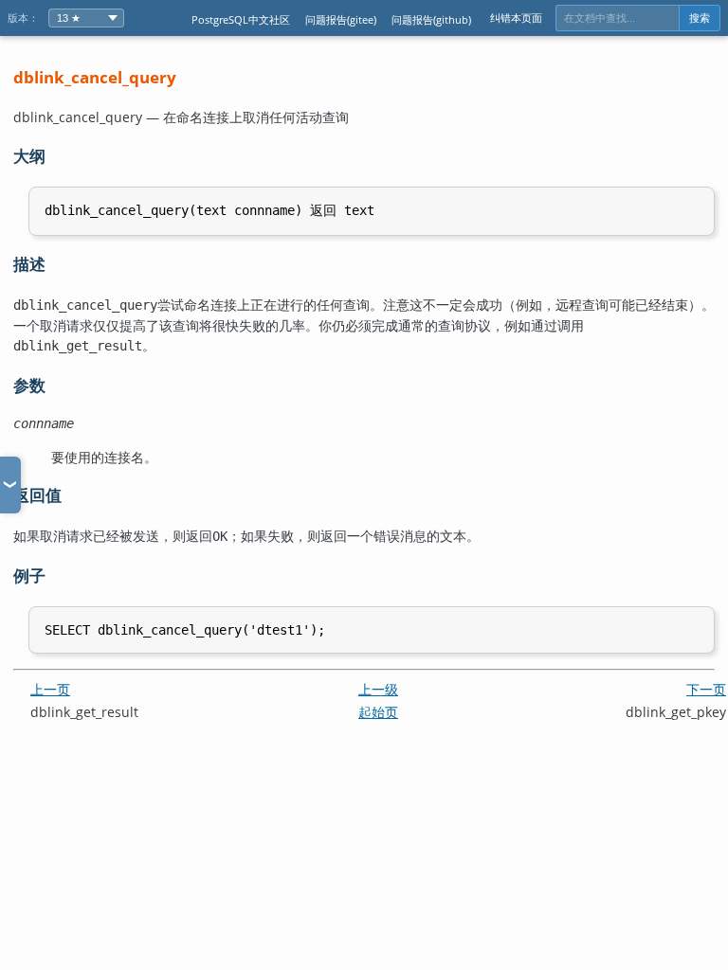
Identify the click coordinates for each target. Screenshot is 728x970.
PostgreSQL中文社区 (240, 19)
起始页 (378, 712)
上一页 (50, 689)
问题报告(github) (431, 19)
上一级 (378, 689)
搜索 (699, 18)
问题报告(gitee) (340, 19)
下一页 (706, 689)
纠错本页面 (516, 17)
